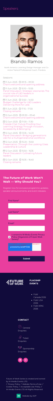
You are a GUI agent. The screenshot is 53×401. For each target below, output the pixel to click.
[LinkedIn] (20, 360)
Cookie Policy (12, 387)
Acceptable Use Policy (30, 387)
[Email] (25, 360)
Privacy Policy (14, 384)
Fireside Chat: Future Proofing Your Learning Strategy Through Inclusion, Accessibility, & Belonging (23, 126)
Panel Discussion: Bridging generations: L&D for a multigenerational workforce (24, 136)
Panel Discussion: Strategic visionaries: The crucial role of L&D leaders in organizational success (26, 93)
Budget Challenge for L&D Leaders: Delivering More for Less (22, 103)
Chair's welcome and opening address (23, 84)
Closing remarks (12, 111)
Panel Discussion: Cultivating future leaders (22, 154)
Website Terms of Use (32, 384)
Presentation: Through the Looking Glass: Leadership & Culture (25, 145)
